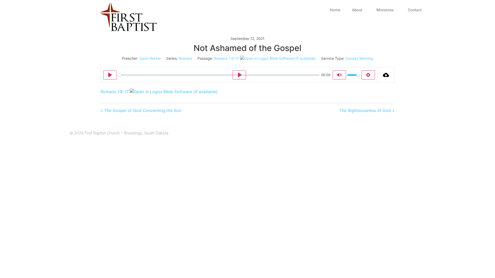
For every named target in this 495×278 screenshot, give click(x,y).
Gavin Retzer (150, 58)
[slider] (218, 75)
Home (335, 10)
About (357, 10)
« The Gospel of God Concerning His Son (141, 110)
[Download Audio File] (386, 74)
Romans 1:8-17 (226, 58)
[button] (358, 10)
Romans (185, 58)
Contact (415, 10)
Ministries (385, 10)
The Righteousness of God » (366, 110)
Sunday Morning (359, 58)
